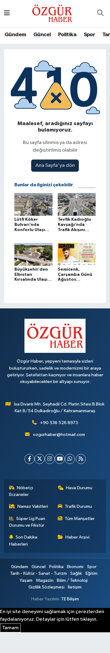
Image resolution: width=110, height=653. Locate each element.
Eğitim (91, 573)
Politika (67, 34)
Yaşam (26, 580)
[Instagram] (50, 459)
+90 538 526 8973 (59, 422)
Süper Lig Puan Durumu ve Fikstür (27, 522)
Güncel (42, 34)
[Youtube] (60, 459)
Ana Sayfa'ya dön (55, 165)
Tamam (10, 627)
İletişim (75, 587)
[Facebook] (29, 459)
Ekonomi (75, 566)
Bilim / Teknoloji (72, 580)
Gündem (15, 34)
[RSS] (81, 459)
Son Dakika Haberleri (23, 540)
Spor (89, 34)
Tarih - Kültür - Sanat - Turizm (38, 573)
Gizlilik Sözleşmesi (46, 587)
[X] (40, 459)
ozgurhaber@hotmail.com (59, 434)
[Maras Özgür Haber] (52, 13)
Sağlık (76, 573)
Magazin (44, 580)
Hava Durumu (79, 488)
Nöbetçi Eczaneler (21, 491)
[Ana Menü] (7, 13)
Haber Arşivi (77, 537)
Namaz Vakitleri (32, 506)
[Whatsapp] (70, 459)
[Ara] (100, 14)
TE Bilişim (70, 599)
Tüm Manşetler (80, 518)
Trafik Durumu (78, 506)
